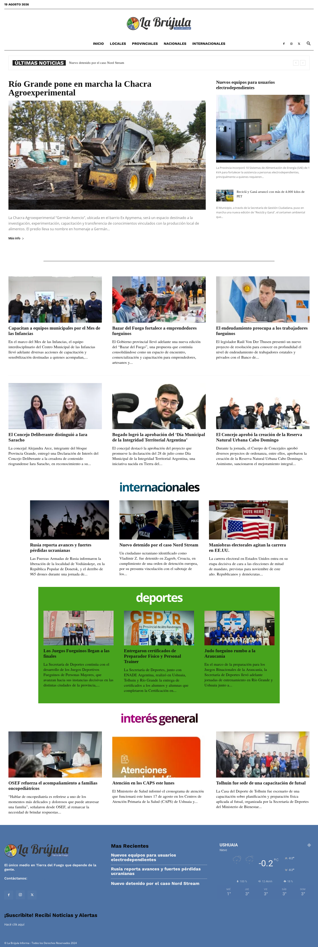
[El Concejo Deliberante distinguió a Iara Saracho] (55, 406)
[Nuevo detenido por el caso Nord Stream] (158, 519)
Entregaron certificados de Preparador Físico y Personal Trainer (152, 656)
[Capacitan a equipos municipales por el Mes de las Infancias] (55, 299)
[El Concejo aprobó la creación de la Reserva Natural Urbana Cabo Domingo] (263, 406)
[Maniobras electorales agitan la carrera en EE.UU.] (248, 519)
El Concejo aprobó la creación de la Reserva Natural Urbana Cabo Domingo (259, 437)
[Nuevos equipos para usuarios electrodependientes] (263, 129)
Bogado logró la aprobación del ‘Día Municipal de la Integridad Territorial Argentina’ (158, 437)
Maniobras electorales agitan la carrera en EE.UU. (102, 62)
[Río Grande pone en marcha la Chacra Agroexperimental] (107, 155)
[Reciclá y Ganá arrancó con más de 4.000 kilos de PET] (224, 195)
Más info (14, 238)
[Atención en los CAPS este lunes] (159, 754)
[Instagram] (291, 43)
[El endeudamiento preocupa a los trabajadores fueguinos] (263, 299)
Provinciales (145, 44)
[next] (302, 63)
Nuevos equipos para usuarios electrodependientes (245, 85)
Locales (118, 44)
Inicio (98, 44)
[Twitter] (299, 43)
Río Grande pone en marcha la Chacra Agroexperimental (79, 88)
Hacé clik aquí (14, 924)
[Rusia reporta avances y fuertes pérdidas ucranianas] (69, 519)
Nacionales (175, 44)
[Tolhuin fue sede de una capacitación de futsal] (263, 754)
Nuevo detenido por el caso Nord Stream (158, 545)
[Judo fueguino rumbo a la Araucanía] (239, 628)
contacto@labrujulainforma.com (56, 878)
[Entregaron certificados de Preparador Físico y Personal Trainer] (159, 628)
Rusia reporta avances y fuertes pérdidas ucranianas (60, 547)
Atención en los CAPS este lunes (143, 783)
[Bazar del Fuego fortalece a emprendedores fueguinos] (159, 299)
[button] (308, 44)
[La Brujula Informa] (159, 23)
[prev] (296, 63)
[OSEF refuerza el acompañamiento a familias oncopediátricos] (55, 754)
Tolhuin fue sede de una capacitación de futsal (261, 783)
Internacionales (208, 44)
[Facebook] (284, 43)
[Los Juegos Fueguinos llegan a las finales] (78, 628)
